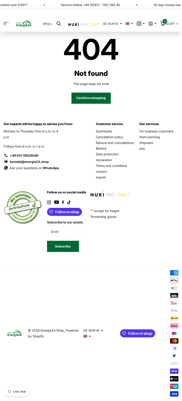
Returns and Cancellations (115, 143)
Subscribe (63, 246)
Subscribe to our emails (65, 222)
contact (101, 171)
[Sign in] (152, 24)
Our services (149, 124)
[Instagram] (49, 202)
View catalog (6, 24)
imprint (101, 177)
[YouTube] (56, 202)
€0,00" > (171, 23)
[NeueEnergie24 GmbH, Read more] (140, 24)
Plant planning (149, 137)
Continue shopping (91, 98)
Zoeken (59, 23)
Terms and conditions (111, 166)
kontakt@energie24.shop (29, 162)
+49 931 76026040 (24, 155)
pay (142, 148)
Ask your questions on (34, 168)
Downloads (104, 131)
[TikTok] (69, 202)
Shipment (146, 143)
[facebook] (63, 202)
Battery (101, 148)
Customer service (109, 124)
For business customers (156, 131)
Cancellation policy (109, 137)
